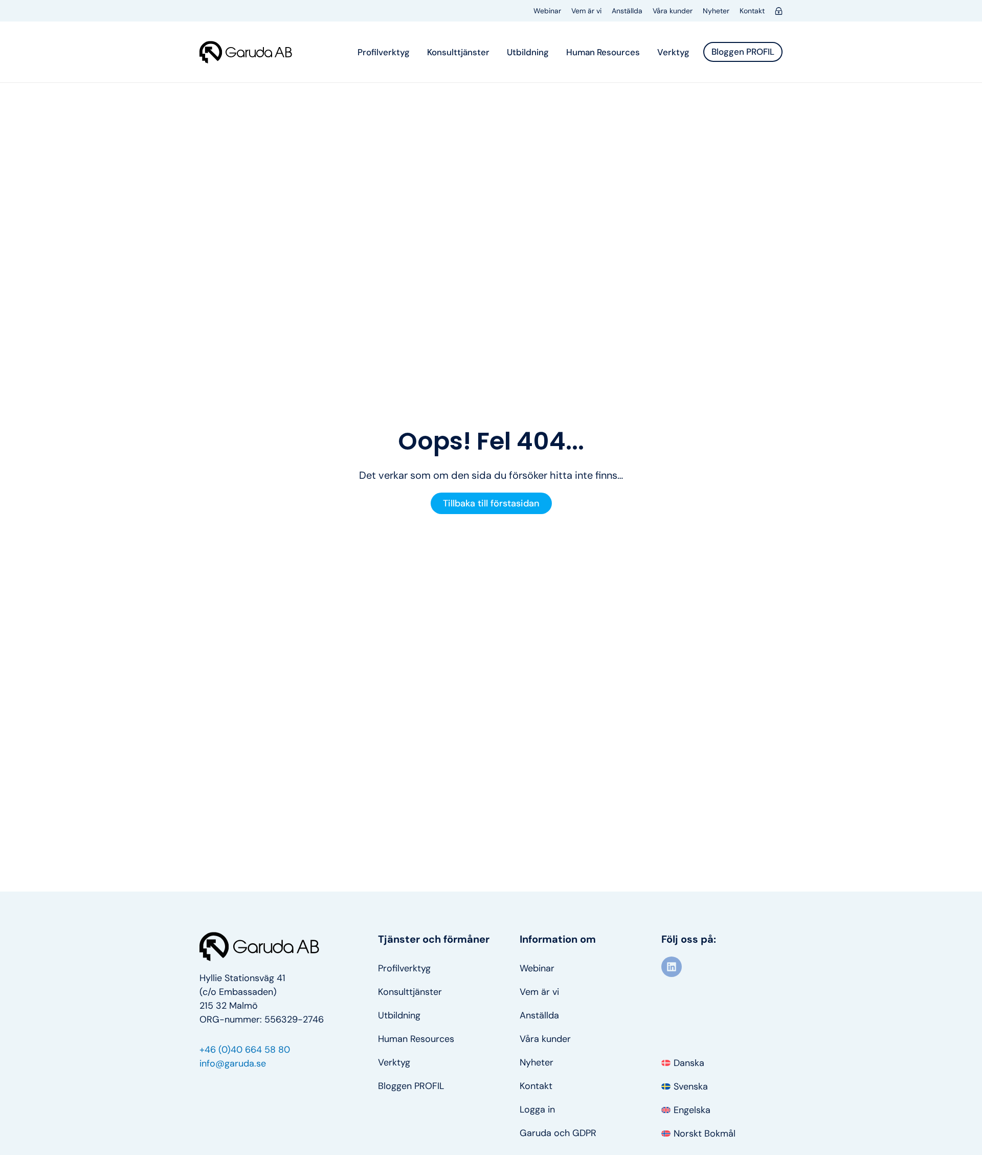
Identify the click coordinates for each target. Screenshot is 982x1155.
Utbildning (528, 52)
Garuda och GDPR (558, 1133)
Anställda (627, 10)
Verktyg (673, 52)
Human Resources (603, 52)
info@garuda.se (232, 1063)
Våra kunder (673, 10)
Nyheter (716, 10)
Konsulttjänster (458, 52)
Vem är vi (586, 10)
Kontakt (752, 10)
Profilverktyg (384, 52)
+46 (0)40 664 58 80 (244, 1049)
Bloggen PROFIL (411, 1086)
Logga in (537, 1109)
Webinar (547, 10)
